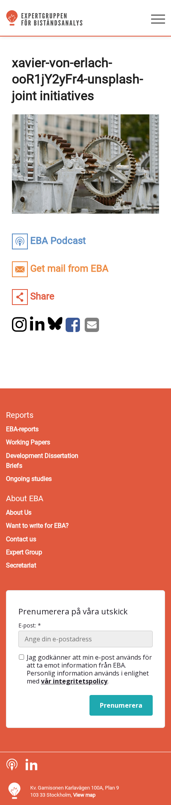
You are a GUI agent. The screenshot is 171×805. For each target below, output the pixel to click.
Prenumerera (121, 705)
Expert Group (24, 552)
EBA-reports (22, 429)
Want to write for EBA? (37, 525)
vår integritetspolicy (74, 681)
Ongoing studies (29, 479)
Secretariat (21, 565)
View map (84, 795)
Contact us (21, 539)
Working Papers (28, 442)
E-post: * (29, 625)
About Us (18, 512)
